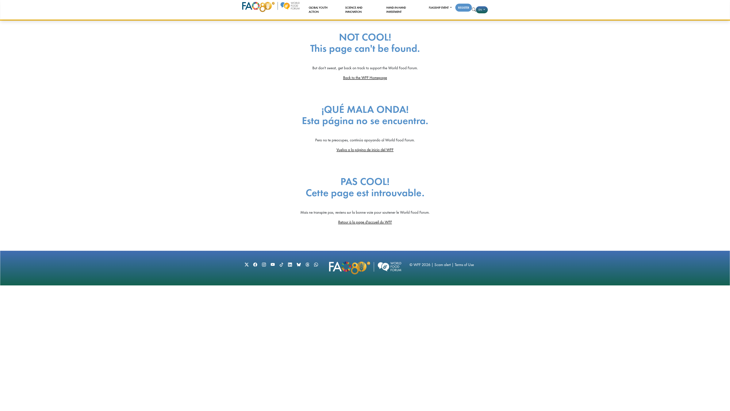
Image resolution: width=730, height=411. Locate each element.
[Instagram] (264, 264)
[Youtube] (273, 264)
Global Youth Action (318, 10)
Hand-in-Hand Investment (396, 10)
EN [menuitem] (480, 10)
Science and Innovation (353, 10)
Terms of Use (464, 264)
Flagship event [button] (439, 8)
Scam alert (442, 264)
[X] (247, 264)
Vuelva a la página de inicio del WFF (365, 149)
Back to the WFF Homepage (365, 77)
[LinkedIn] (290, 264)
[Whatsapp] (316, 264)
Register (463, 8)
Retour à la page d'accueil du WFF (365, 222)
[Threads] (307, 264)
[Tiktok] (281, 264)
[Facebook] (255, 264)
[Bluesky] (299, 264)
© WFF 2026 (419, 264)
